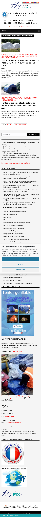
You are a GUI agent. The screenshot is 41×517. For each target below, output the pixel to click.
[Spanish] (37, 2)
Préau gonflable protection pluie (13, 236)
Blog (4, 220)
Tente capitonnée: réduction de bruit (15, 275)
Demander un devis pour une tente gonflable (15, 163)
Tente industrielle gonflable (12, 231)
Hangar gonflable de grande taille (13, 233)
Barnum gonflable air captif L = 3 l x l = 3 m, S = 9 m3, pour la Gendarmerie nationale (21, 186)
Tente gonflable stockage (22, 56)
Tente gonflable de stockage (12, 242)
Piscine (13, 507)
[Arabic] (22, 2)
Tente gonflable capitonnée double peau (16, 239)
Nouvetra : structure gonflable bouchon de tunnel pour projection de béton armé (20, 173)
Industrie (26, 507)
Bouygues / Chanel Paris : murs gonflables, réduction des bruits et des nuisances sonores (20, 190)
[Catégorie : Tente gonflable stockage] (12, 497)
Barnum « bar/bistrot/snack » (12, 280)
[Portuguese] (33, 2)
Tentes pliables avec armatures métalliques (17, 283)
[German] (28, 2)
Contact (12, 506)
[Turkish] (39, 2)
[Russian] (35, 2)
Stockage (34, 507)
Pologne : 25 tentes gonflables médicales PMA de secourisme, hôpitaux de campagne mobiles (19, 203)
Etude (29, 506)
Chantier (6, 507)
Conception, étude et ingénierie (13, 225)
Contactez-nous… (17, 351)
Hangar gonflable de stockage (12, 55)
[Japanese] (31, 2)
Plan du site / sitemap (10, 214)
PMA (19, 507)
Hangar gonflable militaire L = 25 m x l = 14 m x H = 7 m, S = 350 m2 (21, 199)
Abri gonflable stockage (22, 97)
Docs (18, 506)
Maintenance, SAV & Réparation (13, 228)
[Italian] (30, 2)
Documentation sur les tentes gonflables (16, 222)
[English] (24, 2)
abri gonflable (6, 97)
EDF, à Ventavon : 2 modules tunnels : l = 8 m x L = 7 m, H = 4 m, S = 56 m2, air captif (20, 62)
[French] (26, 2)
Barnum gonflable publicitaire (12, 278)
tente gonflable (25, 98)
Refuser (20, 264)
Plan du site (7, 217)
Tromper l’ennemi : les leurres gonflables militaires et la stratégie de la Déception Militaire (21, 195)
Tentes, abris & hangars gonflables (14, 211)
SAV (35, 506)
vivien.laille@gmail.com (13, 422)
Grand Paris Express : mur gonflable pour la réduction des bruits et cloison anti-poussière (20, 177)
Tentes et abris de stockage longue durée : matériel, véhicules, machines (18, 104)
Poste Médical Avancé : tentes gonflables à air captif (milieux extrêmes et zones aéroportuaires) (20, 182)
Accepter (20, 259)
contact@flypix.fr (9, 416)
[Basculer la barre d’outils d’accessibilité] (4, 14)
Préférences (20, 270)
